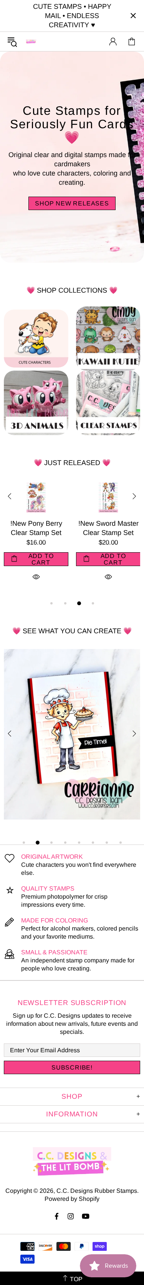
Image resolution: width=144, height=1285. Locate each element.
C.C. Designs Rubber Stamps (31, 41)
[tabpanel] (44, 540)
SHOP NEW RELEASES (72, 203)
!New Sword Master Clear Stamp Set (44, 528)
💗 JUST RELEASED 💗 (72, 463)
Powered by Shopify (72, 1199)
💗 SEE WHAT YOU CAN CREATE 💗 (72, 631)
